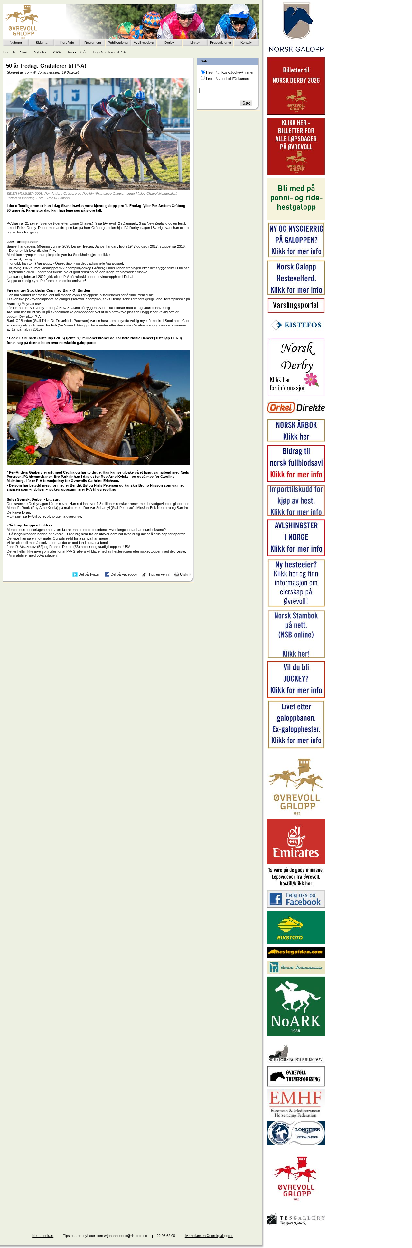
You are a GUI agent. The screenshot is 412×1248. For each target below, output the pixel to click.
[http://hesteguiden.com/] (296, 957)
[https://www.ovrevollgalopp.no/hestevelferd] (296, 294)
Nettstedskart (42, 1236)
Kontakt (246, 42)
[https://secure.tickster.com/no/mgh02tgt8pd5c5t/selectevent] (296, 174)
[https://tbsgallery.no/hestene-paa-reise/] (296, 1226)
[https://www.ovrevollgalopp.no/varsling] (296, 312)
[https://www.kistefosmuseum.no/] (296, 334)
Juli (69, 52)
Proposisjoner (220, 42)
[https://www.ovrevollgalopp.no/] (296, 257)
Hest (209, 72)
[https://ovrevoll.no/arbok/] (296, 441)
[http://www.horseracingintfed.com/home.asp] (296, 1144)
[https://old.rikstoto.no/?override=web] (296, 943)
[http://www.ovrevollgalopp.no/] (296, 815)
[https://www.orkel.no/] (296, 415)
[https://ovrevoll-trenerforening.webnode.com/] (296, 1085)
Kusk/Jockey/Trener (237, 72)
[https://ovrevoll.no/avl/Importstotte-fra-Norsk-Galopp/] (296, 515)
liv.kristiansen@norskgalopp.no (209, 1236)
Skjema (41, 42)
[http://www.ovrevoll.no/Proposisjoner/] (296, 1206)
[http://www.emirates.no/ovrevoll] (296, 862)
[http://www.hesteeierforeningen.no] (296, 972)
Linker (195, 42)
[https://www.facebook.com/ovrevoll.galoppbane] (296, 906)
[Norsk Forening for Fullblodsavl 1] (296, 1062)
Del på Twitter (89, 574)
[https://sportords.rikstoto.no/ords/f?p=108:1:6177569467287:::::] (296, 657)
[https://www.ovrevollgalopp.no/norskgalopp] (296, 53)
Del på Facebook (124, 574)
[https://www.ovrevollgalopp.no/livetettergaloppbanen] (296, 747)
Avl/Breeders (144, 42)
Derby (169, 42)
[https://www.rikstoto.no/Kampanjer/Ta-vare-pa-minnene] (296, 886)
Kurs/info (67, 42)
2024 (57, 52)
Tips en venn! (159, 574)
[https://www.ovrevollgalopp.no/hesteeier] (296, 606)
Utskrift (185, 574)
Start (23, 52)
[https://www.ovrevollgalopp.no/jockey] (296, 696)
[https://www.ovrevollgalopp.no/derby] (296, 395)
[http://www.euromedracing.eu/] (296, 1117)
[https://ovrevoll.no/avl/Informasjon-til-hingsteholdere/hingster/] (296, 555)
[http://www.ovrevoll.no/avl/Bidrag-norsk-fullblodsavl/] (296, 481)
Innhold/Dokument (235, 78)
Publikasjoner (118, 42)
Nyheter (16, 42)
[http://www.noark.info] (296, 1035)
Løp (209, 78)
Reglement (92, 42)
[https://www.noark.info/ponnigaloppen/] (296, 218)
